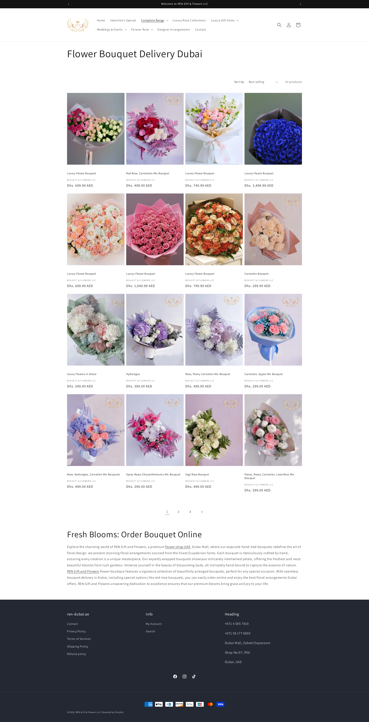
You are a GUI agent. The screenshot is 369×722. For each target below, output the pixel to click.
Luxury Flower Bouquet (81, 173)
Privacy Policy (76, 631)
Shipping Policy (77, 646)
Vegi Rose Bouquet (197, 474)
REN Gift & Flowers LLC (88, 712)
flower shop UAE (177, 547)
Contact (72, 624)
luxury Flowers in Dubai (82, 374)
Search (150, 631)
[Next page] (201, 512)
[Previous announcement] (68, 4)
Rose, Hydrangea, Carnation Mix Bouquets (93, 474)
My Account (154, 624)
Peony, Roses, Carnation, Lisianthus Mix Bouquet (269, 476)
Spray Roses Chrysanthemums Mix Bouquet (153, 474)
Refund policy (76, 654)
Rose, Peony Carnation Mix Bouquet (207, 374)
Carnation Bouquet (256, 273)
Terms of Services (79, 639)
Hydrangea (133, 374)
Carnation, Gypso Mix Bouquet (264, 374)
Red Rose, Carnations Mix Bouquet (147, 173)
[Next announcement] (300, 4)
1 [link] (167, 511)
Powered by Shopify (113, 712)
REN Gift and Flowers (83, 571)
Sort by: (239, 82)
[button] (154, 20)
